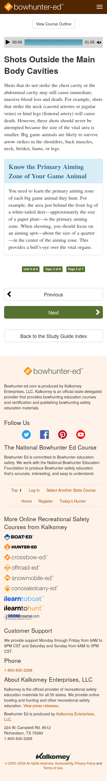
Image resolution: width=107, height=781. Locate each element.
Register (45, 501)
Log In (34, 490)
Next (54, 312)
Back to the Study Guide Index (53, 335)
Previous (53, 294)
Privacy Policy (85, 763)
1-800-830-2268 (18, 670)
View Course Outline (53, 24)
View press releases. (41, 705)
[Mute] (99, 42)
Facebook (44, 434)
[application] (53, 42)
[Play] (8, 42)
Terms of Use (53, 767)
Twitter (26, 434)
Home (26, 501)
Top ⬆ (16, 490)
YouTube (80, 434)
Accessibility (64, 763)
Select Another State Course (71, 490)
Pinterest (62, 434)
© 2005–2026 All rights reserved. (29, 763)
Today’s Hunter (73, 501)
